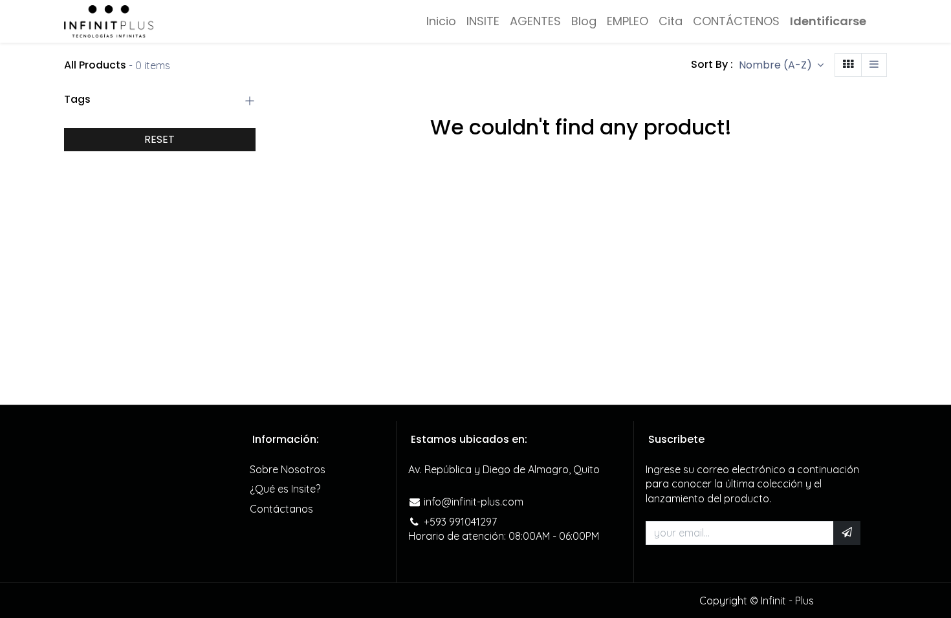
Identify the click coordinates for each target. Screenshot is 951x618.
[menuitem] (441, 21)
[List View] (874, 65)
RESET (159, 139)
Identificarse (828, 21)
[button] (781, 65)
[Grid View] (848, 65)
